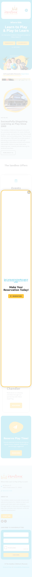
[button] (29, 192)
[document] (16, 288)
